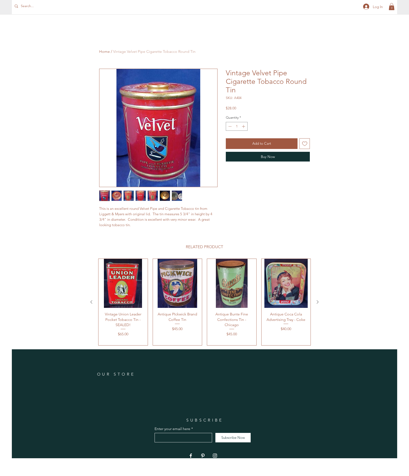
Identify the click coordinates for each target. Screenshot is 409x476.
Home (104, 51)
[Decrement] (229, 126)
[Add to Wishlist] (304, 143)
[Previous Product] (91, 302)
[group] (204, 302)
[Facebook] (191, 455)
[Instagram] (215, 455)
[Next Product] (317, 302)
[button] (392, 6)
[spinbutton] (236, 126)
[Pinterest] (203, 455)
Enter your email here (172, 429)
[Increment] (244, 126)
